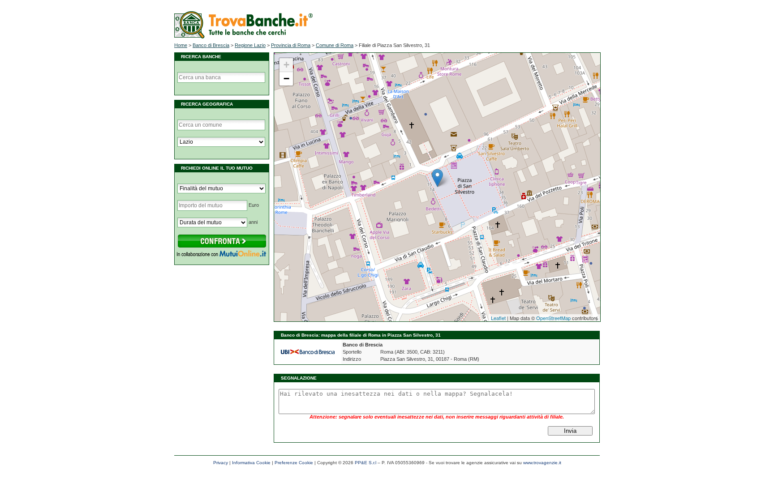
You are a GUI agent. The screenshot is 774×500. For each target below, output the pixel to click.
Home (180, 45)
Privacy (220, 462)
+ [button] (286, 64)
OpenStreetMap (553, 317)
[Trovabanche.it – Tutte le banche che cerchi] (243, 36)
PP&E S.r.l (365, 462)
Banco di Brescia (211, 45)
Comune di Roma (334, 45)
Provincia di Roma (290, 45)
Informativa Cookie (251, 462)
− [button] (286, 78)
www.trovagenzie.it (542, 462)
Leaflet (498, 317)
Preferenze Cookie (294, 462)
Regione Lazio (250, 45)
